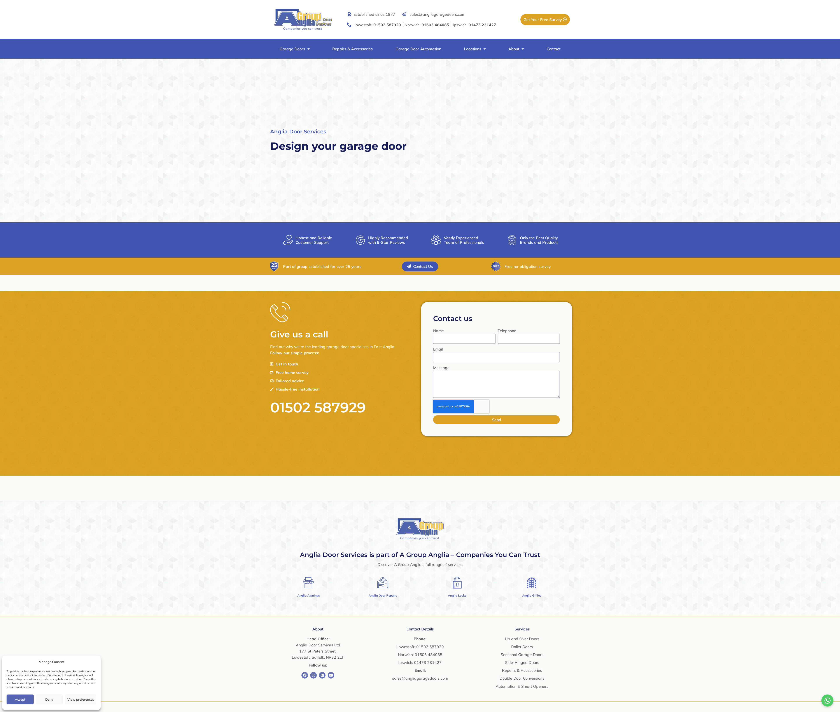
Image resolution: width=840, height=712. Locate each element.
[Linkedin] (322, 675)
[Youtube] (331, 675)
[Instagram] (313, 675)
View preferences (80, 699)
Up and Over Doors (522, 638)
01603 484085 (428, 654)
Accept (20, 699)
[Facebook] (304, 675)
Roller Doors (522, 646)
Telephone (507, 330)
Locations (472, 48)
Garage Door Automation (418, 48)
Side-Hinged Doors (522, 662)
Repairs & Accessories (352, 48)
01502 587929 (318, 407)
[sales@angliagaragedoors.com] (404, 14)
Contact (553, 48)
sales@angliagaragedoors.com (437, 14)
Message (441, 367)
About (513, 48)
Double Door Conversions (522, 678)
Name (438, 330)
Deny (49, 699)
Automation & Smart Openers (522, 686)
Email (438, 349)
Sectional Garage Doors (522, 654)
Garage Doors (292, 48)
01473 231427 (428, 662)
